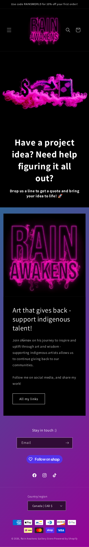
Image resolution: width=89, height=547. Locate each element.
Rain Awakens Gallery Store (37, 538)
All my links (28, 399)
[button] (9, 30)
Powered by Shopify (66, 538)
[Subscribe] (67, 442)
